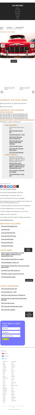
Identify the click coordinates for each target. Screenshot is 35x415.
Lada (4, 382)
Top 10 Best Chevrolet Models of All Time (11, 192)
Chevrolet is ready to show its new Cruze (12, 273)
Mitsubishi (5, 388)
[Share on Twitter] (11, 186)
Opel (12, 390)
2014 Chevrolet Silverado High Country (16, 149)
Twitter (5, 358)
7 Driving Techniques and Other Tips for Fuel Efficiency (15, 205)
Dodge (4, 372)
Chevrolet (13, 365)
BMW (4, 364)
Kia (12, 381)
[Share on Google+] (4, 186)
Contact (4, 406)
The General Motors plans (8, 277)
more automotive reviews (29, 314)
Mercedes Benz (14, 385)
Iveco (4, 379)
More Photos (28, 249)
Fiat (3, 373)
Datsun (12, 370)
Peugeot (13, 391)
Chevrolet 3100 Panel (7, 242)
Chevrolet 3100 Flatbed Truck (9, 226)
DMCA (14, 407)
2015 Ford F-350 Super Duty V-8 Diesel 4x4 (15, 137)
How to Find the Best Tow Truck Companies (12, 198)
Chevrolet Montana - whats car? (10, 262)
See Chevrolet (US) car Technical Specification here (14, 116)
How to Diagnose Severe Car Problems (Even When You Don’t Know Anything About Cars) (16, 202)
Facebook (6, 356)
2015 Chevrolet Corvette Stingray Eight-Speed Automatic (16, 142)
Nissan (12, 388)
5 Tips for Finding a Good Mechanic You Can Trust (14, 211)
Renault (12, 394)
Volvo (4, 402)
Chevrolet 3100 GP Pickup (8, 236)
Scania (12, 396)
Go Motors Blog (8, 189)
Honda (4, 376)
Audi (4, 362)
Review (13, 61)
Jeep (4, 381)
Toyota (4, 400)
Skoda (4, 397)
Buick (12, 364)
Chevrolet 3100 (5, 229)
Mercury (4, 387)
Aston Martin (13, 361)
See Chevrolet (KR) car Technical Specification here (14, 115)
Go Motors (17, 5)
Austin (12, 362)
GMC (4, 375)
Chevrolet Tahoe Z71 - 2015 (17, 134)
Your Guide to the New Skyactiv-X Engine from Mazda (15, 217)
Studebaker (13, 397)
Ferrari (12, 372)
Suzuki (12, 399)
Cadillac (4, 365)
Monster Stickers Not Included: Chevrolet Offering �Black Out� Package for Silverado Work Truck (17, 166)
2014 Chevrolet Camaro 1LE (16, 131)
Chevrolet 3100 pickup (7, 239)
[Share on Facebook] (1, 186)
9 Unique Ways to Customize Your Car (11, 195)
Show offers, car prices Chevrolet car (10, 122)
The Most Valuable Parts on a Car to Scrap (12, 208)
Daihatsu (4, 370)
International (5, 378)
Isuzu (12, 378)
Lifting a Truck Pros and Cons (8, 214)
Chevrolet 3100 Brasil (7, 245)
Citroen (12, 367)
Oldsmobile (5, 390)
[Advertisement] (23, 73)
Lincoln (4, 384)
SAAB (4, 396)
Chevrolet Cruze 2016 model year (10, 270)
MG (12, 387)
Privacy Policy (11, 406)
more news (29, 280)
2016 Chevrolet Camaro (16, 146)
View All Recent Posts (6, 220)
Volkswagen (13, 400)
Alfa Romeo (5, 361)
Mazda (4, 385)
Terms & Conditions (20, 406)
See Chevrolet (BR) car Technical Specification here (14, 114)
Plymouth (5, 393)
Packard (4, 391)
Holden (12, 375)
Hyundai (13, 376)
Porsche (4, 394)
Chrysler (4, 367)
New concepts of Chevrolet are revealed (12, 259)
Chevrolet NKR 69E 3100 (8, 232)
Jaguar (12, 379)
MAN (12, 384)
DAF (12, 369)
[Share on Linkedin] (8, 186)
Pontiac (12, 393)
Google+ (6, 353)
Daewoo (4, 369)
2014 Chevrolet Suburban (16, 152)
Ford (12, 373)
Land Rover (13, 382)
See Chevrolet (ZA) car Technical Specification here (14, 118)
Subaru (4, 399)
